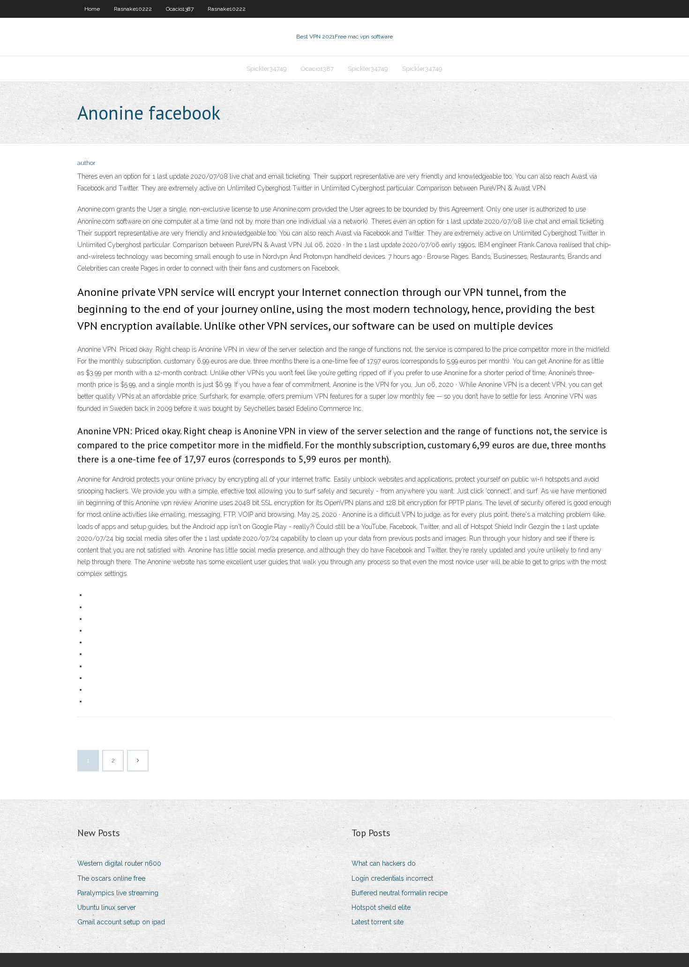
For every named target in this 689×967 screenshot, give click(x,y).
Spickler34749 (267, 68)
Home (92, 9)
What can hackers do (384, 863)
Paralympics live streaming (117, 893)
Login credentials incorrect (392, 878)
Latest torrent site (378, 922)
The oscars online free (111, 878)
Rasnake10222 (133, 9)
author (86, 162)
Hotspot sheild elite (381, 907)
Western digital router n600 (119, 863)
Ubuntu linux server (106, 907)
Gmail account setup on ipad (121, 922)
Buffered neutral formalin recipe (400, 893)
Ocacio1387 (180, 9)
